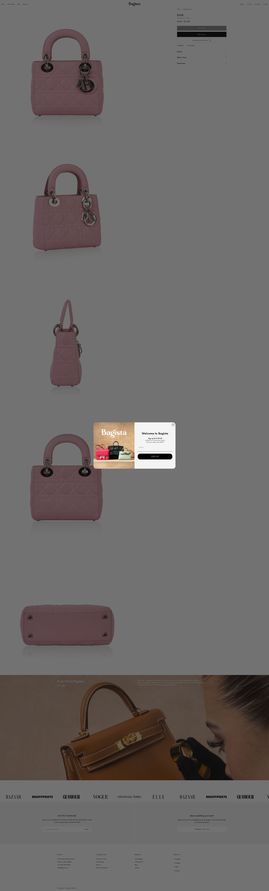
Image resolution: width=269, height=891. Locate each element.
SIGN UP (155, 456)
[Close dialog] (173, 424)
